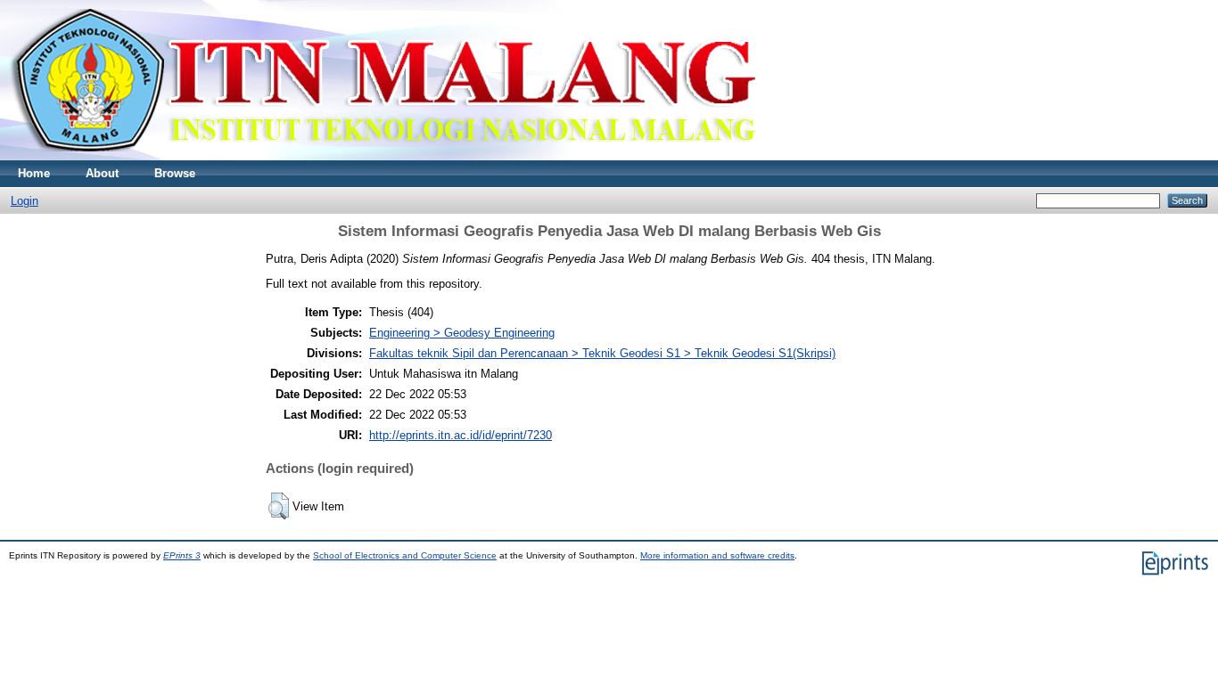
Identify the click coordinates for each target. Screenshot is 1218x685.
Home (34, 173)
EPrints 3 (182, 555)
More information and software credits (717, 555)
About (102, 173)
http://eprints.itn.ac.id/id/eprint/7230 (460, 435)
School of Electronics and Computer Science (405, 555)
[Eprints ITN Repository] (382, 156)
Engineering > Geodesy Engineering (462, 332)
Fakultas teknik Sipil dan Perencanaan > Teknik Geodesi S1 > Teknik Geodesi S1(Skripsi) (602, 353)
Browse (174, 173)
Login (24, 201)
